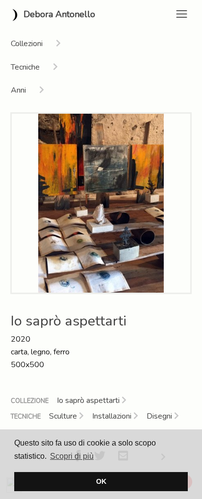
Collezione (30, 401)
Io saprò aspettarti (89, 400)
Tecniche (26, 416)
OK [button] (101, 481)
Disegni (160, 416)
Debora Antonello (58, 14)
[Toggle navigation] (181, 14)
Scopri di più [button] (72, 456)
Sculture (64, 416)
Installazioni (112, 416)
